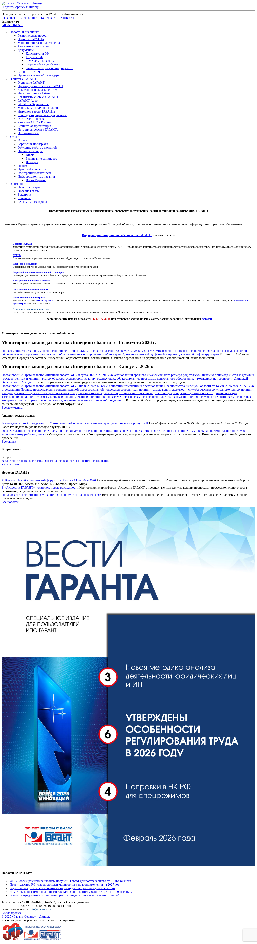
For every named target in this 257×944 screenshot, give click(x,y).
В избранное (28, 17)
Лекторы (32, 162)
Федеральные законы (40, 60)
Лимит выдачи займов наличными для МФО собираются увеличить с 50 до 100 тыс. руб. (71, 891)
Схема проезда (12, 913)
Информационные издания (36, 176)
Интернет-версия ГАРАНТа (36, 111)
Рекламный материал (32, 202)
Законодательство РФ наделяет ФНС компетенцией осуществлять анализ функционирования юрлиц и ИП (75, 423)
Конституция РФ (37, 53)
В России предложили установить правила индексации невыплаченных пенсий (65, 895)
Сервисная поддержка (33, 144)
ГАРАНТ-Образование (33, 104)
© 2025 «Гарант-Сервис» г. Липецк (26, 916)
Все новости (10, 502)
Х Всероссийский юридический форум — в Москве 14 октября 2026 (49, 480)
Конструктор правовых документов (42, 115)
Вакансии (24, 194)
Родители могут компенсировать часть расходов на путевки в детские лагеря (62, 888)
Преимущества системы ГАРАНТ (40, 86)
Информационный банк (34, 93)
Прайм (22, 165)
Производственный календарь (38, 75)
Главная (9, 17)
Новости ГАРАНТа (31, 39)
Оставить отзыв (28, 133)
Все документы (12, 407)
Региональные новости (33, 35)
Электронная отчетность (34, 173)
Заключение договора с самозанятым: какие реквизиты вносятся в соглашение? (56, 460)
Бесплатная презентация (34, 126)
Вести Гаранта (36, 180)
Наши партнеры (29, 187)
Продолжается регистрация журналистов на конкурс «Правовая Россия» (51, 494)
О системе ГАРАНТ (23, 79)
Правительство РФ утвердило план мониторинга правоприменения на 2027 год (64, 884)
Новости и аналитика (24, 32)
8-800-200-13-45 (12, 25)
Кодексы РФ (34, 57)
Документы (26, 50)
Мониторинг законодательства (39, 42)
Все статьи (9, 441)
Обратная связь (28, 191)
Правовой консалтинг (33, 169)
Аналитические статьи (33, 46)
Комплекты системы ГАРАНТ (38, 97)
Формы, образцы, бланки (43, 64)
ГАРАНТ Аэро (28, 100)
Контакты (67, 17)
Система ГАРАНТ (22, 243)
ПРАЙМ (17, 255)
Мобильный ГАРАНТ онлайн (38, 107)
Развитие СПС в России (34, 122)
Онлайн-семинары (30, 151)
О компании (18, 183)
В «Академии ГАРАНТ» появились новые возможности (40, 487)
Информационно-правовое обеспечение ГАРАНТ (117, 235)
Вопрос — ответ (29, 71)
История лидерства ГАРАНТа (38, 129)
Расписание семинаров (41, 158)
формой (207, 318)
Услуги (14, 136)
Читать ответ (10, 464)
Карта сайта (49, 17)
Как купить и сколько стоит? (37, 89)
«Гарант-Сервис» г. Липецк (20, 7)
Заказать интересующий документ (49, 68)
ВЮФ (30, 154)
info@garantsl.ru (40, 909)
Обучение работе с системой (37, 147)
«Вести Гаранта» (44, 300)
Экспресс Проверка (31, 118)
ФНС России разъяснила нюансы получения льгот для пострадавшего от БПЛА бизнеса (70, 881)
